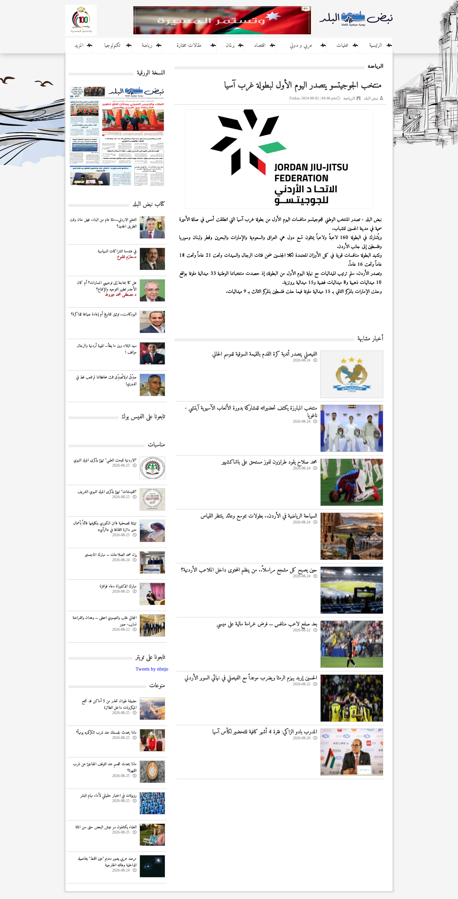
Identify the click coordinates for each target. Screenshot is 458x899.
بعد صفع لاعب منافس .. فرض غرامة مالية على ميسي (267, 624)
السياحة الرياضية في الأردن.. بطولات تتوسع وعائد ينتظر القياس (259, 516)
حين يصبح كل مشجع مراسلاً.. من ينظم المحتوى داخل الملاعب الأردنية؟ (249, 570)
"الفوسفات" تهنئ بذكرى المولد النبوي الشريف (107, 491)
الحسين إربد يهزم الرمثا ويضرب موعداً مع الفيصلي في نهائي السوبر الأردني (250, 678)
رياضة (147, 45)
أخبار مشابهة (370, 338)
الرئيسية (375, 45)
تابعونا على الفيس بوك (143, 416)
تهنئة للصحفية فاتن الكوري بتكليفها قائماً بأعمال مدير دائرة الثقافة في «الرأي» (104, 526)
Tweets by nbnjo (152, 669)
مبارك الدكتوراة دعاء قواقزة (118, 586)
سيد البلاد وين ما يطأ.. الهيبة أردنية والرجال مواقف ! (106, 349)
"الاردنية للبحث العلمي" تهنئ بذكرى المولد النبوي (105, 460)
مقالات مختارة (189, 45)
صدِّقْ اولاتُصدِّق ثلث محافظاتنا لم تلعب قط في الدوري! (106, 380)
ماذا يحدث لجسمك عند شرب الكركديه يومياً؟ (106, 732)
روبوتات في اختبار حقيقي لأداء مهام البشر (108, 795)
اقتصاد (259, 45)
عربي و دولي (301, 45)
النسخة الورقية (151, 73)
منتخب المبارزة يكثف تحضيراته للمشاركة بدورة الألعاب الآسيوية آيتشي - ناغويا (251, 411)
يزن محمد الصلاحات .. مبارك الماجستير (110, 554)
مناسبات (156, 445)
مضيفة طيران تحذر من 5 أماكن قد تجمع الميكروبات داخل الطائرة (109, 704)
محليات (342, 45)
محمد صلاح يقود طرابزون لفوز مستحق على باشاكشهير (269, 462)
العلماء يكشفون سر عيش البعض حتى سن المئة (105, 827)
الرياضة (349, 98)
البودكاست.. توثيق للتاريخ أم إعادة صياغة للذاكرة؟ (103, 314)
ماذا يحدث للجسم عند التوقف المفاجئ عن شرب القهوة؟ (104, 767)
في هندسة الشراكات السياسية (117, 251)
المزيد (78, 45)
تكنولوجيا (112, 45)
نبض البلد (371, 98)
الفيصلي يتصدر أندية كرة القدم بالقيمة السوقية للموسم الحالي (264, 354)
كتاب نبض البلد (148, 204)
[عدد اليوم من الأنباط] (116, 187)
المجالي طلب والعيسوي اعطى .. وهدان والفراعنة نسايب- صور (104, 621)
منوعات (157, 685)
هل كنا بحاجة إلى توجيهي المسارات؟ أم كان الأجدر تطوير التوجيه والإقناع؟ (106, 286)
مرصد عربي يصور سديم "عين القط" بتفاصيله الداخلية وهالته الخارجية (107, 862)
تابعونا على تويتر (150, 657)
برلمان (230, 45)
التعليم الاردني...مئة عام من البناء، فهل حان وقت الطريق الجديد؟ (103, 223)
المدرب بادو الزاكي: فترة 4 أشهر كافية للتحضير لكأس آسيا (264, 732)
